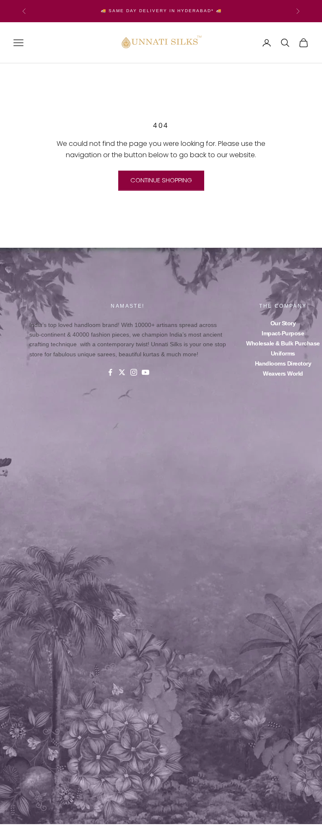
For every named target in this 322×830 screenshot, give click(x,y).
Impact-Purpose (283, 333)
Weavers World (283, 373)
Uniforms (283, 353)
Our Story (283, 323)
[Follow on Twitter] (122, 372)
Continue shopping (161, 180)
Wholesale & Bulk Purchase (283, 343)
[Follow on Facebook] (110, 372)
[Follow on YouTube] (145, 372)
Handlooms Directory (283, 363)
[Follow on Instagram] (134, 372)
